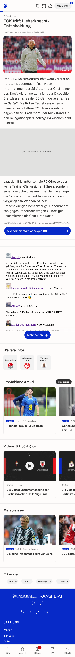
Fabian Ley (12, 32)
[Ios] (41, 603)
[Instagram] (29, 612)
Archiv (7, 641)
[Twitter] (37, 612)
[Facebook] (21, 612)
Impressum (9, 635)
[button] (63, 6)
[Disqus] (37, 295)
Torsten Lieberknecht (20, 84)
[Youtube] (45, 612)
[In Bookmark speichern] (44, 6)
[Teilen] (50, 6)
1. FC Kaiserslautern (24, 79)
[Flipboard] (53, 612)
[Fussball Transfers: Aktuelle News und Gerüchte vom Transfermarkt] (37, 596)
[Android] (33, 603)
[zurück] (5, 5)
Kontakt (7, 629)
